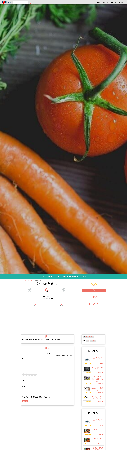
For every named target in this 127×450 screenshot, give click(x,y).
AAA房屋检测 (97, 358)
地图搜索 (105, 2)
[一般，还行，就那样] (29, 375)
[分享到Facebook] (90, 304)
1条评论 (101, 363)
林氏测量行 (97, 438)
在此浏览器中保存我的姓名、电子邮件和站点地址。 (37, 397)
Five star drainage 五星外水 (97, 397)
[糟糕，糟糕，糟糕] (23, 375)
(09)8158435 (89, 337)
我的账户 (121, 2)
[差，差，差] (26, 375)
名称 (23, 380)
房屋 (87, 341)
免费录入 (113, 2)
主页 (91, 2)
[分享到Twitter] (94, 304)
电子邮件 (24, 386)
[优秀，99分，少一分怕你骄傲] (35, 375)
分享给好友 (95, 297)
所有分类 (98, 2)
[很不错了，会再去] (32, 375)
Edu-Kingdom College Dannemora (97, 388)
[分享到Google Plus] (97, 304)
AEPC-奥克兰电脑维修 (97, 368)
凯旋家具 (97, 429)
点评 (94, 290)
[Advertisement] (63, 321)
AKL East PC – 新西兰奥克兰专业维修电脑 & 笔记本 (97, 379)
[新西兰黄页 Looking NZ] (7, 3)
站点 (23, 391)
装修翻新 (93, 341)
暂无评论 (94, 285)
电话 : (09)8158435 (47, 296)
